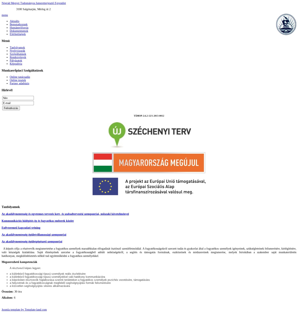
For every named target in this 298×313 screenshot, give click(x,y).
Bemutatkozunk (19, 24)
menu (5, 15)
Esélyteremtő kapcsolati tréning (21, 227)
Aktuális (14, 21)
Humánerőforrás (19, 27)
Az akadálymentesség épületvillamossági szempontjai (34, 234)
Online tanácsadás (20, 76)
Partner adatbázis (19, 83)
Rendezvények (18, 57)
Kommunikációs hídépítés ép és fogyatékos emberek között (38, 220)
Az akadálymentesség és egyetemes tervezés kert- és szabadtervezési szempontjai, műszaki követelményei (65, 213)
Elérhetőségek (18, 34)
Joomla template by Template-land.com (24, 309)
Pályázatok (16, 60)
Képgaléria (16, 63)
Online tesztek (18, 80)
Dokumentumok (19, 30)
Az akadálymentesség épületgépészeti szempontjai (32, 241)
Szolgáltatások (18, 54)
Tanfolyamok (17, 47)
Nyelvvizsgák (17, 50)
